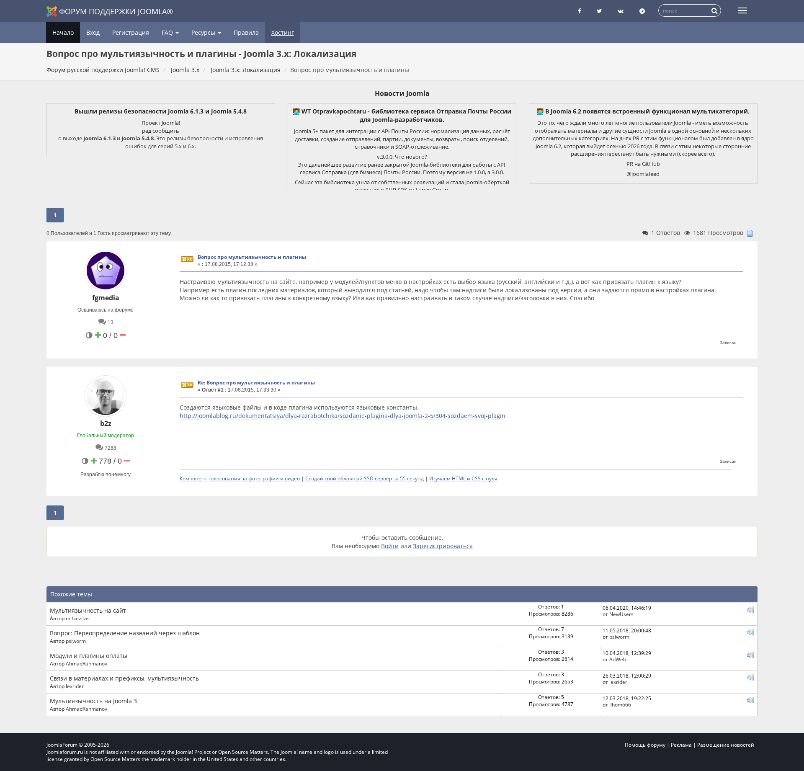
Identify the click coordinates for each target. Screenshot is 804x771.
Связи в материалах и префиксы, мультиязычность (124, 678)
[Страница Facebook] (579, 11)
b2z (105, 423)
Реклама (681, 744)
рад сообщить (160, 130)
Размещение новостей (725, 744)
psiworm (76, 640)
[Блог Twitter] (599, 11)
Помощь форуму (645, 744)
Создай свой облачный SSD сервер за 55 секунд (364, 478)
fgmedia (105, 297)
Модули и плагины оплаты (88, 656)
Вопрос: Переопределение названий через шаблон (125, 633)
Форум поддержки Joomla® (116, 11)
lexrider (75, 686)
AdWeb (617, 659)
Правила (246, 32)
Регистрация (130, 32)
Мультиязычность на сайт (88, 610)
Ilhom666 (620, 704)
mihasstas (78, 618)
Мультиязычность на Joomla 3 (93, 701)
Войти (390, 546)
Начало (63, 32)
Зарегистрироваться (443, 546)
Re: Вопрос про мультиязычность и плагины (256, 382)
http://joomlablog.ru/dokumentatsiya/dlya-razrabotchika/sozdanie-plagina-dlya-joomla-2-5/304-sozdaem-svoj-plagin (342, 416)
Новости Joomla (402, 93)
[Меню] (742, 10)
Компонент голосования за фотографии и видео (240, 478)
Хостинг (282, 32)
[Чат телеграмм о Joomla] (642, 11)
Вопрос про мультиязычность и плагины (252, 257)
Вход (93, 32)
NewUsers (621, 614)
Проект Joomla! (161, 122)
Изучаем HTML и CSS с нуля (463, 478)
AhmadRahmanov (86, 663)
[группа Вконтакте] (621, 11)
